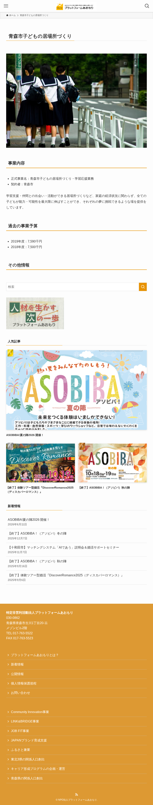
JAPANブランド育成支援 (29, 740)
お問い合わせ (20, 692)
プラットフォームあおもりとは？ (35, 655)
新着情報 (17, 664)
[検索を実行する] (143, 287)
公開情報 (17, 674)
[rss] (76, 794)
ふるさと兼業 (20, 749)
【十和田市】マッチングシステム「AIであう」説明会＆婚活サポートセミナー (63, 550)
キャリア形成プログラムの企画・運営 (38, 768)
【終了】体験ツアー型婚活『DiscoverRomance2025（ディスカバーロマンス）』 (66, 578)
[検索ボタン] (147, 6)
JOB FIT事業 (20, 731)
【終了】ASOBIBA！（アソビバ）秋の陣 (37, 564)
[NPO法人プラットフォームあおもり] (76, 6)
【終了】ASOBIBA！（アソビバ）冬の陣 (37, 536)
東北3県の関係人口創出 (28, 759)
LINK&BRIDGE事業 (25, 721)
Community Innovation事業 (30, 712)
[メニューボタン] (6, 6)
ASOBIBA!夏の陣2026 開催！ (29, 522)
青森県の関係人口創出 (27, 778)
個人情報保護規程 (23, 683)
